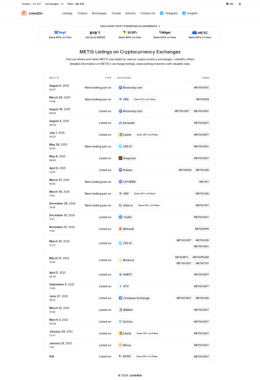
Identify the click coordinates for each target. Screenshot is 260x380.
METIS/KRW (202, 228)
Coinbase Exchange (136, 298)
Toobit (127, 217)
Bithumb (128, 228)
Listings (67, 13)
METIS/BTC (181, 257)
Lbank (127, 134)
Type (107, 77)
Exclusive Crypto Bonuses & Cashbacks (128, 26)
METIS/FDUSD (201, 257)
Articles (130, 13)
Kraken (127, 170)
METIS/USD (202, 169)
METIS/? (204, 181)
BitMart (128, 309)
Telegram (171, 13)
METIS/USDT (182, 110)
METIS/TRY (202, 205)
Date (52, 77)
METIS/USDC (201, 87)
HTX (126, 286)
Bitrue (127, 345)
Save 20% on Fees (144, 99)
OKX (126, 99)
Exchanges (99, 13)
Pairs (206, 77)
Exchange (124, 77)
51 (62, 3)
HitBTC (127, 274)
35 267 (37, 3)
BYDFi (127, 356)
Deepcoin (129, 158)
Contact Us (147, 13)
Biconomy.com (132, 87)
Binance (128, 260)
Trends (116, 13)
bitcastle (129, 122)
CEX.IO (127, 146)
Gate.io (128, 205)
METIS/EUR (202, 99)
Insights (192, 13)
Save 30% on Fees (147, 134)
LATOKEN (129, 181)
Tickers (82, 13)
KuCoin (128, 321)
